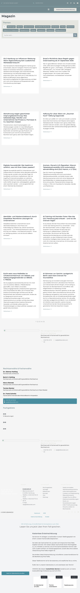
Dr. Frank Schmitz (9, 394)
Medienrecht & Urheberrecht (11, 30)
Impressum (37, 513)
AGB (44, 513)
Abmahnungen (11, 26)
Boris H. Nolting (9, 377)
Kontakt (47, 516)
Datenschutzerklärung (36, 516)
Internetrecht (55, 26)
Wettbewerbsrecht (60, 30)
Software (33, 30)
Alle (4, 26)
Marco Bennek (8, 383)
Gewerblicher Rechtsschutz (43, 26)
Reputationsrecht (24, 30)
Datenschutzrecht (28, 26)
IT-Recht (63, 26)
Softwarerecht (41, 30)
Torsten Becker (8, 388)
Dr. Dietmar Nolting (10, 372)
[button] (44, 10)
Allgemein (19, 26)
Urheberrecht (50, 30)
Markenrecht (70, 26)
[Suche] (75, 35)
